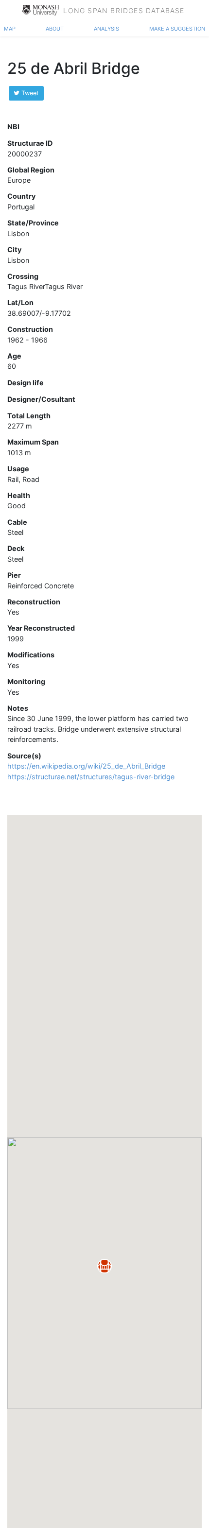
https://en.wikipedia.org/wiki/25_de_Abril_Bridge (86, 766)
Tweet (29, 93)
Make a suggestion (177, 28)
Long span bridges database (123, 10)
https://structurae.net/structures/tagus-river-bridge (90, 777)
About (55, 28)
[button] (104, 1266)
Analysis (106, 28)
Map (10, 28)
